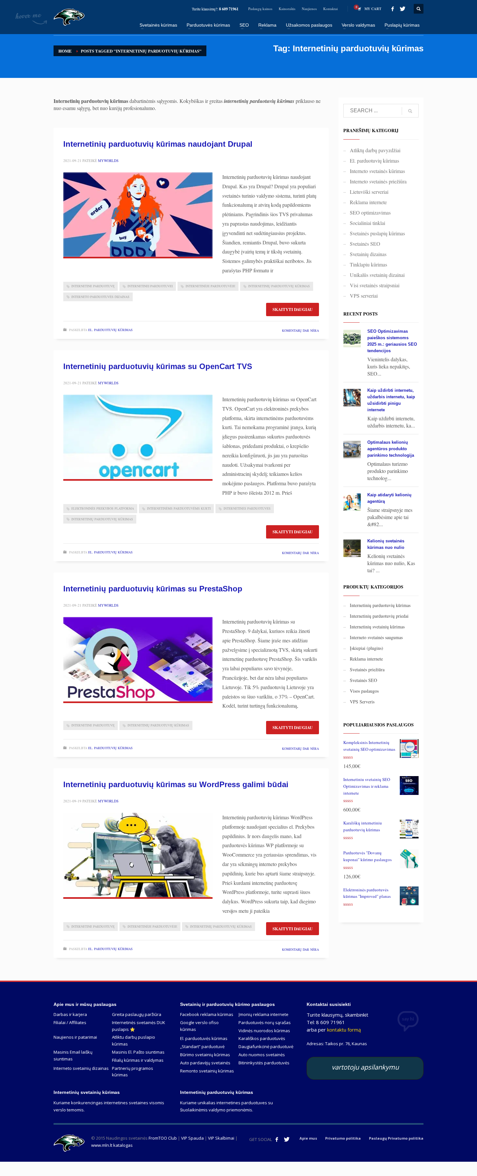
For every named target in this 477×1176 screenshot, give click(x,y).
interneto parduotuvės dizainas (100, 296)
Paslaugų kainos (260, 8)
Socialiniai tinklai (367, 222)
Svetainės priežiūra (367, 669)
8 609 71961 (228, 9)
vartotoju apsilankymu (365, 1067)
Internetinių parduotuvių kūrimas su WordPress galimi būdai (175, 784)
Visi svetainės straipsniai (374, 285)
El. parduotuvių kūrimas (110, 330)
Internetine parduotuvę (93, 286)
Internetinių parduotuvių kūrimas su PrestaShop (152, 588)
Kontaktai (330, 8)
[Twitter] (402, 9)
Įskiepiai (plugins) (366, 648)
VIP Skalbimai (221, 1138)
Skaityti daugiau (292, 309)
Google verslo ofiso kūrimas (199, 1026)
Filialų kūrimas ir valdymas (138, 1060)
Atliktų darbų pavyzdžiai (375, 150)
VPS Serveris (362, 702)
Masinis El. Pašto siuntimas (138, 1052)
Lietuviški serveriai (369, 191)
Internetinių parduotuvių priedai (379, 616)
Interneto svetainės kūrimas (377, 170)
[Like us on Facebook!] (277, 1139)
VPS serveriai (364, 295)
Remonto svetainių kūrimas (207, 1071)
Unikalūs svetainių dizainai (377, 274)
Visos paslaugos (364, 691)
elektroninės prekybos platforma (102, 508)
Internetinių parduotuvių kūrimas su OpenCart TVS (157, 366)
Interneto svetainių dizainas (81, 1068)
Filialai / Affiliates (70, 1022)
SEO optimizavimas (370, 212)
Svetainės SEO (365, 243)
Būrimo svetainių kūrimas (205, 1055)
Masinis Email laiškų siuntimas (73, 1055)
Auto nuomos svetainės (261, 1055)
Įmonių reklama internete (263, 1014)
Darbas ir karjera (70, 1014)
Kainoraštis (287, 8)
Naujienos (309, 8)
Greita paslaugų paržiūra (136, 1014)
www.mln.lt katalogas (112, 1145)
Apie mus (308, 1138)
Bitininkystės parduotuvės (263, 1063)
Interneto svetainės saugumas (376, 637)
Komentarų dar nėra (300, 330)
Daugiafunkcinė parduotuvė (265, 1046)
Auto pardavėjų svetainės (205, 1063)
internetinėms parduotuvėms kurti (179, 508)
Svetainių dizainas (368, 254)
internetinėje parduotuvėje (210, 286)
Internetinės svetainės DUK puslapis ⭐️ (138, 1026)
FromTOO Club (163, 1138)
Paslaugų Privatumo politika (396, 1138)
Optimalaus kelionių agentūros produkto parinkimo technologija (390, 449)
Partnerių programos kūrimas (132, 1071)
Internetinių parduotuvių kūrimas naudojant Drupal (157, 144)
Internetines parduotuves (247, 508)
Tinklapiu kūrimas (368, 264)
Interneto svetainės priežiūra (378, 181)
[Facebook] (393, 9)
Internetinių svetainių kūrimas (377, 627)
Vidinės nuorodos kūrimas (264, 1031)
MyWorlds (108, 160)
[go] (410, 111)
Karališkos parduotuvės (261, 1038)
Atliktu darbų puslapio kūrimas (133, 1040)
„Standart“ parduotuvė (202, 1046)
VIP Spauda (192, 1138)
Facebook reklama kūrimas (206, 1014)
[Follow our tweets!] (286, 1139)
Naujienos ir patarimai (75, 1037)
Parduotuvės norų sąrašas (264, 1022)
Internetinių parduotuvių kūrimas (279, 286)
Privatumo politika (343, 1138)
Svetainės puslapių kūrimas (377, 233)
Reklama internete (368, 202)
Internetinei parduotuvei (150, 286)
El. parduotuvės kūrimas (203, 1038)
